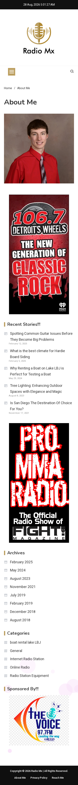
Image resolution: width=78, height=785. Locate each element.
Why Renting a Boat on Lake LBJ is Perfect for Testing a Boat (37, 371)
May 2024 (17, 570)
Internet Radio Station (27, 659)
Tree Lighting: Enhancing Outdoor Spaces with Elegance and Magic (36, 388)
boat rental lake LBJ (25, 642)
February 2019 (21, 603)
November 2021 (23, 587)
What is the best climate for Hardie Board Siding (37, 354)
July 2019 (17, 595)
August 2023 (20, 578)
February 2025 (21, 562)
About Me (20, 777)
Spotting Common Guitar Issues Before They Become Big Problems (41, 336)
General (16, 651)
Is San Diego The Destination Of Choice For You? (41, 406)
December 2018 (22, 612)
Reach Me (58, 777)
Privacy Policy (38, 777)
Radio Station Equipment (29, 676)
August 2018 (20, 620)
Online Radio (20, 667)
